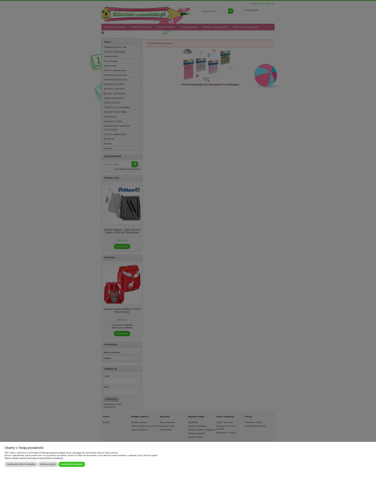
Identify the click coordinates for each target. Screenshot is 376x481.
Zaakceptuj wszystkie (72, 464)
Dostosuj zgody (48, 464)
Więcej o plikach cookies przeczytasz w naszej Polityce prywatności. (34, 458)
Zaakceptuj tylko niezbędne (21, 464)
